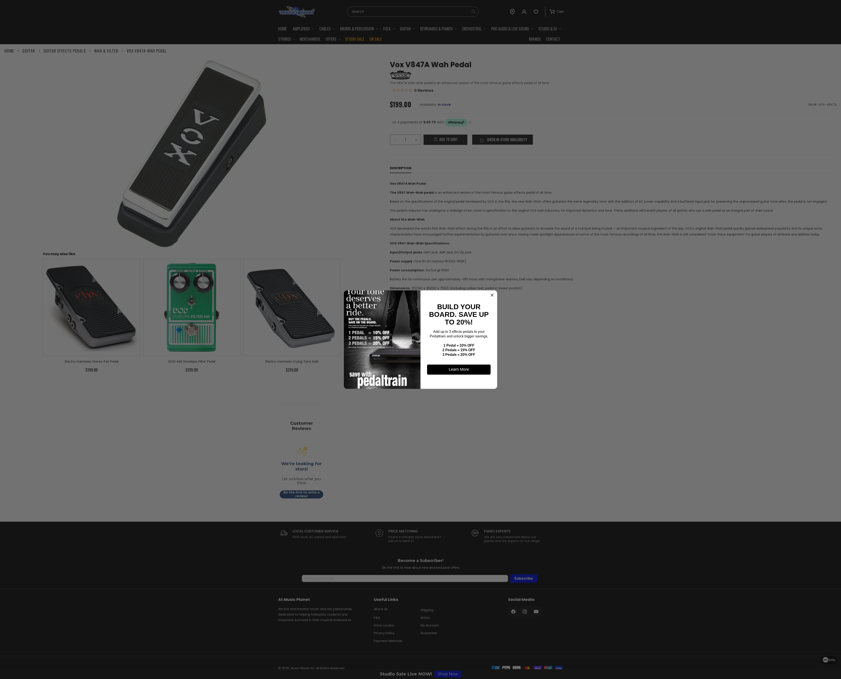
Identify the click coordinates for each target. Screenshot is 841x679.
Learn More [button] (459, 369)
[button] (492, 295)
